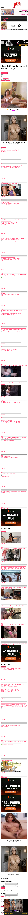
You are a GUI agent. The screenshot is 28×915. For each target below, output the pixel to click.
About (2, 73)
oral (9, 80)
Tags (4, 19)
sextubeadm (5, 78)
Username (3, 883)
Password (3, 886)
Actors (4, 20)
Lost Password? (7, 896)
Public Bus (5, 29)
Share (6, 73)
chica (7, 80)
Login (2, 896)
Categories (5, 18)
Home (4, 17)
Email (2, 885)
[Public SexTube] (11, 6)
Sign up (2, 888)
